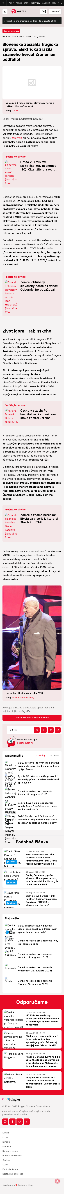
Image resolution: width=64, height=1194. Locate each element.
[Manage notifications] (57, 1181)
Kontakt (6, 1142)
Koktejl (5, 1132)
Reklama (6, 1146)
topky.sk (17, 137)
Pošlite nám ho (25, 742)
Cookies (6, 1160)
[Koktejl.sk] (19, 11)
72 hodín (54, 755)
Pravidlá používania (12, 1155)
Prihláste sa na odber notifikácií (32, 717)
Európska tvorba (10, 1169)
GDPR (5, 1164)
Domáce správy (11, 31)
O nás (5, 1137)
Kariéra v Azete (10, 1151)
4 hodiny (40, 755)
